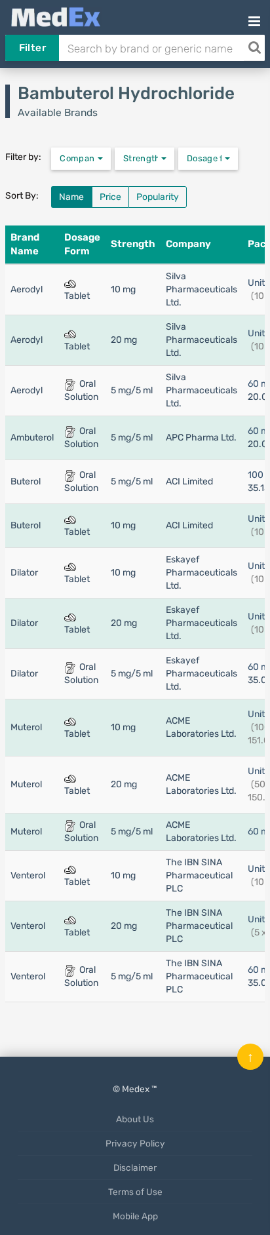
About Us (135, 1119)
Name (71, 197)
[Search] (254, 48)
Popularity (157, 197)
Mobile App (135, 1216)
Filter (32, 48)
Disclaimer (135, 1167)
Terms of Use (135, 1191)
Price (110, 197)
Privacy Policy (135, 1143)
